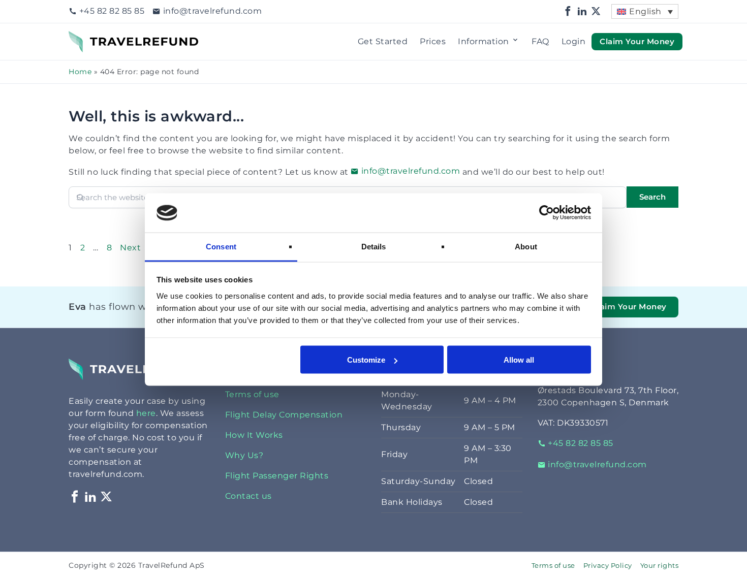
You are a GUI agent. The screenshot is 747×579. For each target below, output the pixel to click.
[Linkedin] (582, 11)
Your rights (659, 565)
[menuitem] (644, 11)
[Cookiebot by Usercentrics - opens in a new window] (546, 212)
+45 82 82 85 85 (111, 11)
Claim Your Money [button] (637, 41)
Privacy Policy (607, 565)
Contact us (248, 496)
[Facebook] (568, 11)
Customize (366, 360)
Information (483, 41)
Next (130, 247)
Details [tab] (373, 246)
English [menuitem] (645, 11)
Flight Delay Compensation (284, 415)
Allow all (519, 360)
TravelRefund (97, 37)
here (146, 413)
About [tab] (526, 246)
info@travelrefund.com (212, 11)
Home (80, 71)
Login (574, 41)
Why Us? (244, 455)
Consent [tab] (221, 246)
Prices (433, 41)
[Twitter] (596, 11)
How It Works (254, 435)
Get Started (383, 41)
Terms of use (252, 394)
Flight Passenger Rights (277, 475)
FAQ (540, 41)
